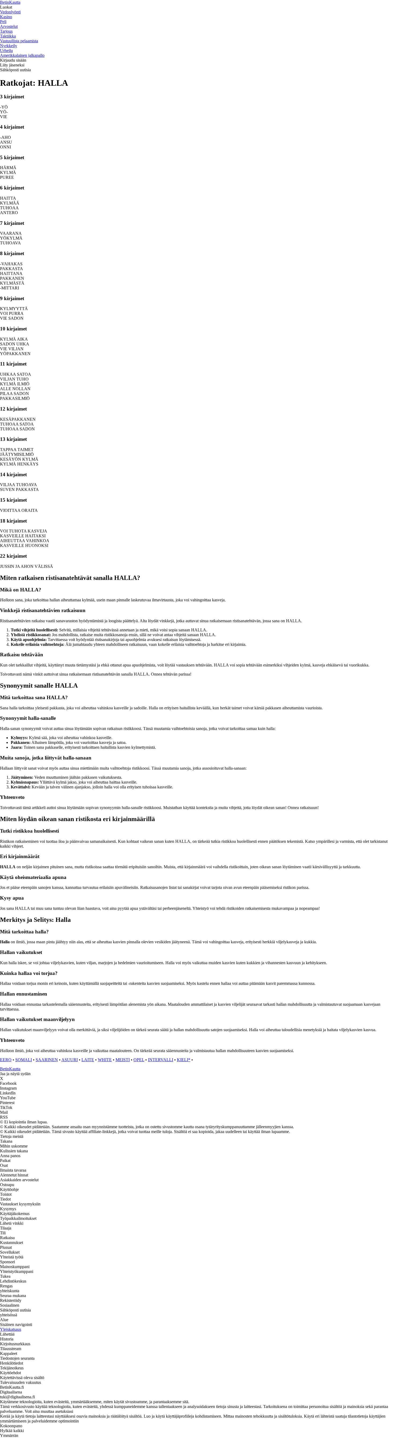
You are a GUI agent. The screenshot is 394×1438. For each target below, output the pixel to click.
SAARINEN (47, 1059)
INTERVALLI (160, 1059)
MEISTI (123, 1059)
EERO (6, 1059)
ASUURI (69, 1059)
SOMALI (23, 1059)
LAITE (87, 1059)
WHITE (105, 1059)
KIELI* (183, 1059)
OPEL (138, 1059)
